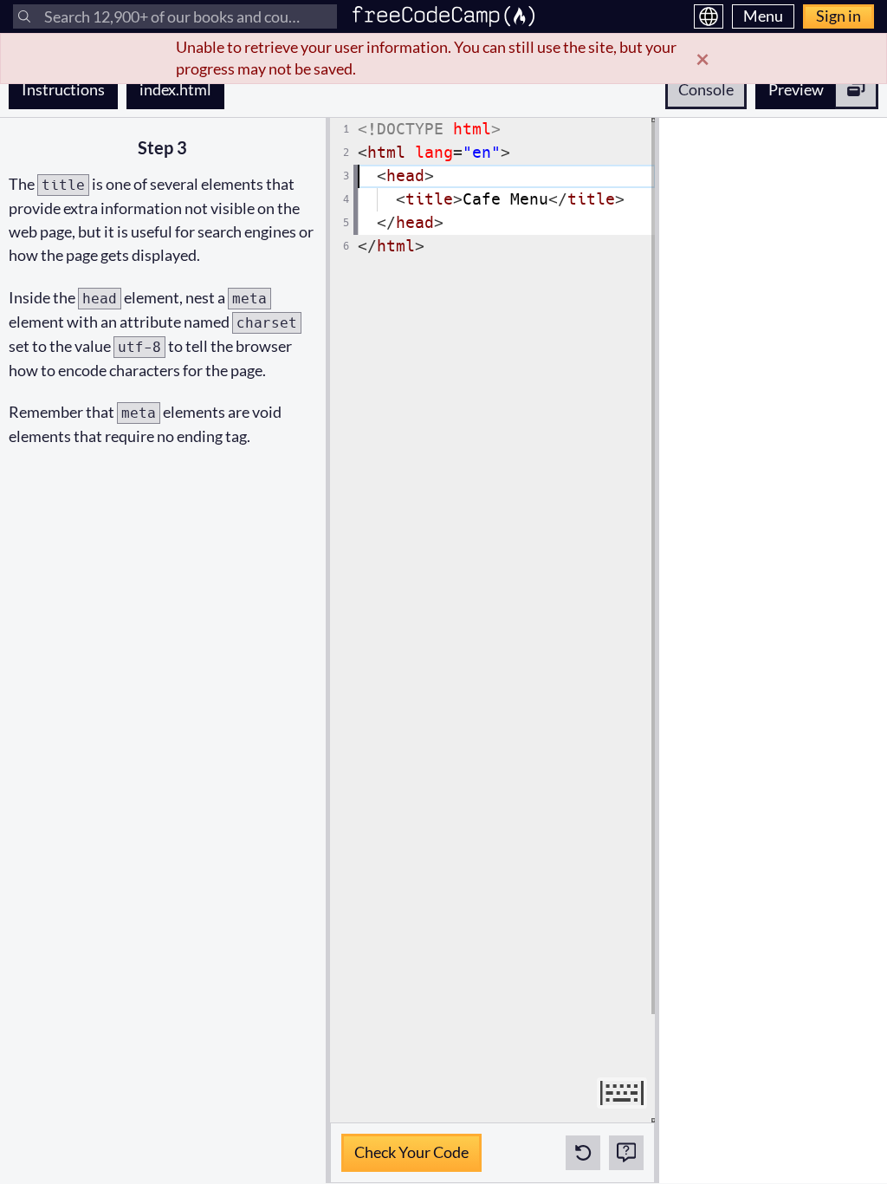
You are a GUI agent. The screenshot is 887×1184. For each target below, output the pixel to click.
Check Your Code (411, 1147)
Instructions (63, 89)
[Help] (626, 1152)
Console (706, 89)
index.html (181, 89)
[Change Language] (708, 16)
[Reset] (583, 1152)
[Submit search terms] (24, 16)
